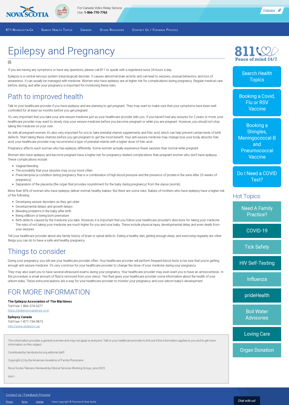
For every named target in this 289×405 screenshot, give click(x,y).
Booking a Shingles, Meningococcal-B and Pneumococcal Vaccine (257, 141)
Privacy (9, 401)
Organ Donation (257, 350)
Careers (86, 30)
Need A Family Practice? (257, 211)
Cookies (40, 401)
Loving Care (257, 334)
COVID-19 (257, 231)
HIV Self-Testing (257, 263)
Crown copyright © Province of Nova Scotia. (74, 401)
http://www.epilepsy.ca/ (24, 326)
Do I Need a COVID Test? (257, 177)
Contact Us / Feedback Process (155, 30)
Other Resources (112, 30)
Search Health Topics (57, 30)
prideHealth (257, 295)
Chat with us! (247, 401)
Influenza (257, 279)
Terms (24, 401)
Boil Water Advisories (257, 315)
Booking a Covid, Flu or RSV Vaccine (257, 102)
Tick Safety (257, 247)
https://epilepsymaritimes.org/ (28, 310)
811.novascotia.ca (19, 30)
